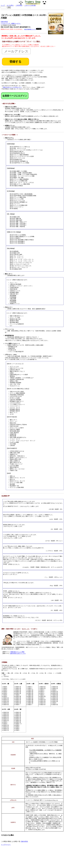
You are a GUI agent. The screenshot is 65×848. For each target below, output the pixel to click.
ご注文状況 (19, 5)
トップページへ (6, 844)
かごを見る (10, 5)
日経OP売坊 (4, 21)
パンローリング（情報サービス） (11, 23)
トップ (3, 5)
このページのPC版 (30, 5)
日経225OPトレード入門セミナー (12, 87)
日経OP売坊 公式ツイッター (18, 653)
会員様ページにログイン (14, 96)
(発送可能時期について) (30, 29)
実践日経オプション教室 (17, 652)
